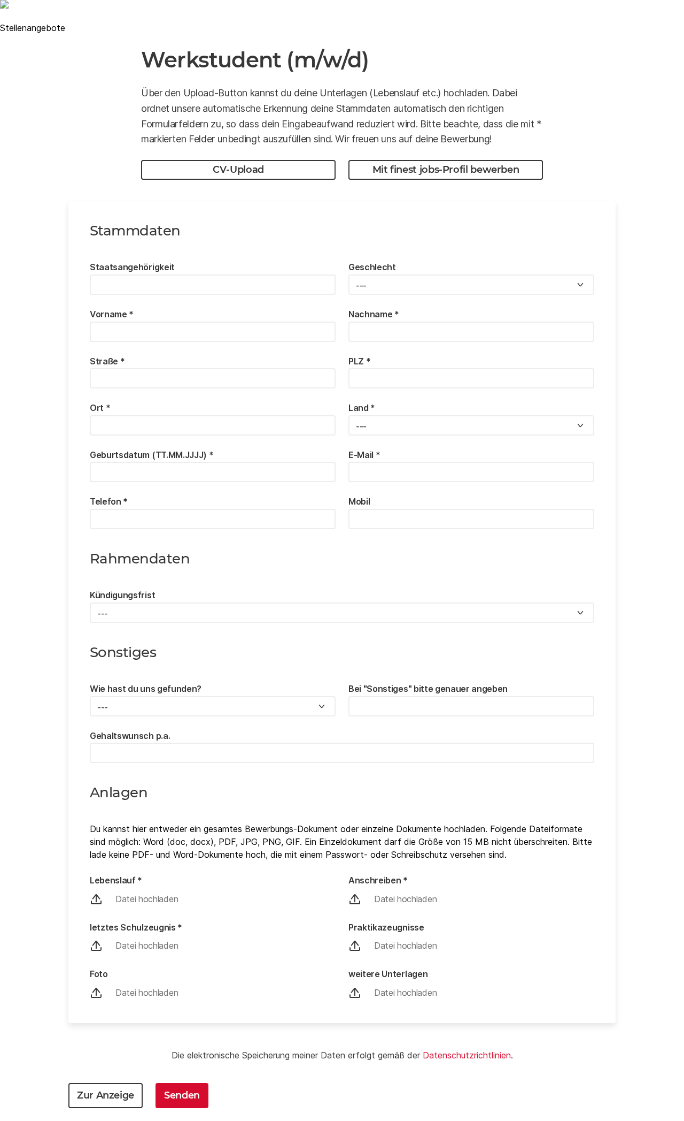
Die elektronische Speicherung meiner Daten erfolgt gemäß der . (342, 1055)
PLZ (359, 361)
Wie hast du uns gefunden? (145, 688)
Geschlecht (372, 267)
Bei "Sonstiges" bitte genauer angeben (428, 688)
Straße (107, 361)
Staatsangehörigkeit (132, 267)
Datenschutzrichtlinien (467, 1055)
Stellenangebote (32, 27)
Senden (182, 1095)
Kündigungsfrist (122, 595)
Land (361, 407)
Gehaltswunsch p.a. (130, 735)
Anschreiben (378, 880)
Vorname (112, 314)
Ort (100, 407)
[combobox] (471, 284)
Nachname (373, 314)
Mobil (359, 501)
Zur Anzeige (105, 1095)
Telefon (109, 501)
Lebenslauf (116, 880)
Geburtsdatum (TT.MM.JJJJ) (151, 454)
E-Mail (364, 454)
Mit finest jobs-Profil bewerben (445, 170)
